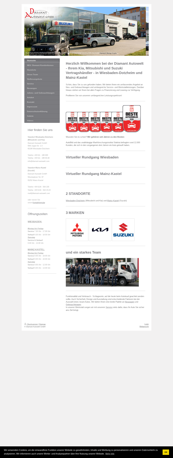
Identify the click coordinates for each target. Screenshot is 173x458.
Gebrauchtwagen (73, 304)
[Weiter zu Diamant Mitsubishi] (77, 230)
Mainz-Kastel (113, 200)
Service (109, 307)
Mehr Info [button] (109, 454)
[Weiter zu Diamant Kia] (100, 230)
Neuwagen (129, 302)
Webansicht (144, 327)
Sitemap (42, 324)
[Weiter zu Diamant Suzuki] (123, 230)
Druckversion (32, 324)
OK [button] (165, 452)
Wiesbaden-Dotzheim (75, 200)
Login (146, 324)
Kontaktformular (39, 203)
